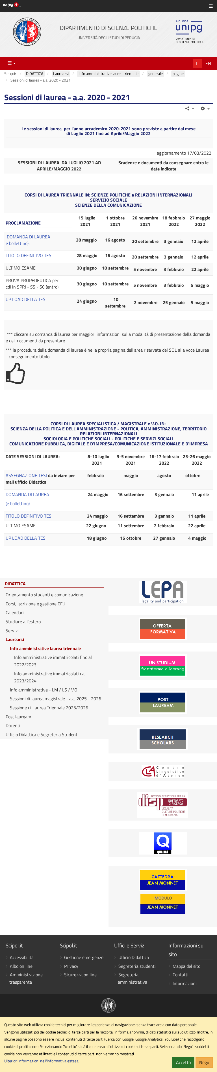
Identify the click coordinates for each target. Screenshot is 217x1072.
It (197, 63)
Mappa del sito (186, 966)
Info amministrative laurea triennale (45, 648)
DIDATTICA (15, 583)
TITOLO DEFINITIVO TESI (29, 255)
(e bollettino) (18, 503)
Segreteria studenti (137, 966)
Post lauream (18, 716)
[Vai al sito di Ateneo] (27, 32)
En (208, 63)
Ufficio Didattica (133, 957)
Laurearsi (15, 639)
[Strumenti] (204, 108)
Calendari (15, 612)
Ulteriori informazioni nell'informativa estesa (41, 1061)
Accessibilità (22, 957)
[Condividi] (189, 108)
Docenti (13, 725)
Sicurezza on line (80, 974)
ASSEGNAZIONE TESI (26, 475)
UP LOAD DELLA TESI (26, 299)
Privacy (71, 966)
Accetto (183, 1062)
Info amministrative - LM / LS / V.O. (44, 689)
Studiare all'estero (23, 621)
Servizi (12, 630)
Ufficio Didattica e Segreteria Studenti (42, 734)
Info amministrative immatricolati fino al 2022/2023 (53, 661)
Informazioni (185, 983)
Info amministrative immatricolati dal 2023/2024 (50, 677)
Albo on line (21, 966)
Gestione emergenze (83, 957)
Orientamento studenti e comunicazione (44, 594)
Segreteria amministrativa (132, 978)
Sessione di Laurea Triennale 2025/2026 (49, 707)
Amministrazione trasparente (26, 978)
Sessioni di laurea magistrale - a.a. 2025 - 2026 (55, 698)
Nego (204, 1062)
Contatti (180, 974)
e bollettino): (17, 243)
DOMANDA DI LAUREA (28, 236)
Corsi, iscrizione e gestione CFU (35, 603)
